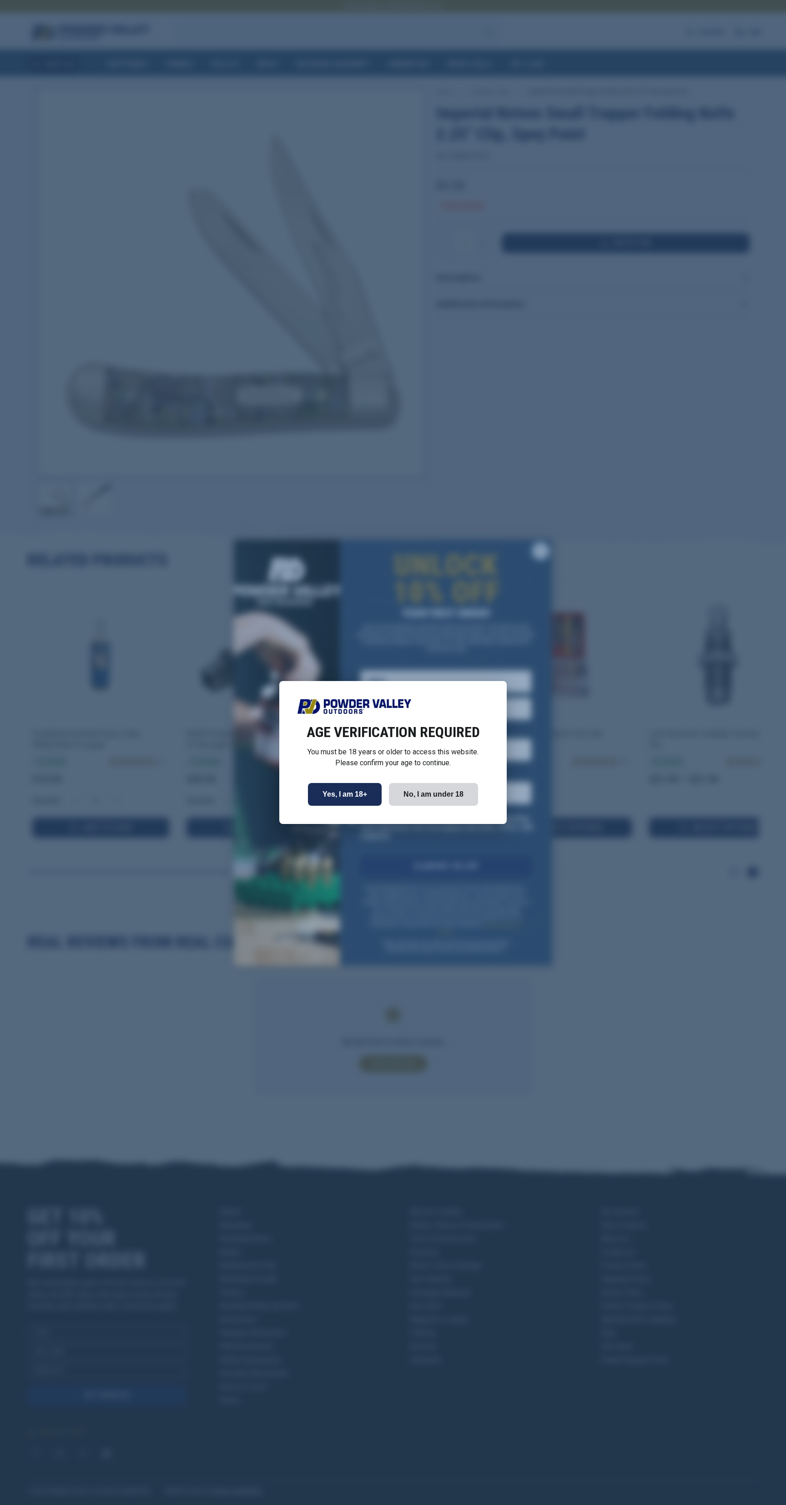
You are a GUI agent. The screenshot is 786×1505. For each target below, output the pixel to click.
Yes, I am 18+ (344, 794)
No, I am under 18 (433, 794)
